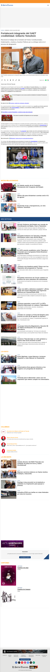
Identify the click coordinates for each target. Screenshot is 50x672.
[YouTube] (22, 662)
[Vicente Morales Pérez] (3, 444)
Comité (23, 88)
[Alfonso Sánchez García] (3, 438)
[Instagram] (25, 662)
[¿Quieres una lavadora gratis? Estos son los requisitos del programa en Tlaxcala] (8, 269)
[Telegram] (10, 80)
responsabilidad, (15, 107)
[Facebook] (2, 80)
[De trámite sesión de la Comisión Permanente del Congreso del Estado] (8, 187)
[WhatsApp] (8, 80)
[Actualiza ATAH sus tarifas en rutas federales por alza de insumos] (8, 494)
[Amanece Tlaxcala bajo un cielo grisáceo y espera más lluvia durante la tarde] (8, 342)
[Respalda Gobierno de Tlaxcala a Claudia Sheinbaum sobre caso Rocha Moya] (8, 240)
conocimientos (33, 141)
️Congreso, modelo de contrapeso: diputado (19, 103)
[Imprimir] (19, 80)
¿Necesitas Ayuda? (25, 659)
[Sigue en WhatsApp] (46, 80)
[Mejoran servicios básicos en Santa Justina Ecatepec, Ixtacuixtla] (8, 474)
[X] (5, 80)
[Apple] (31, 662)
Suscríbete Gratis (25, 557)
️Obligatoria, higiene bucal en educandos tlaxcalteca (21, 138)
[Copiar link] (16, 80)
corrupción (23, 131)
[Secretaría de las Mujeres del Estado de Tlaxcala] (3, 431)
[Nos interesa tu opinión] (25, 651)
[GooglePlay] (34, 662)
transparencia (43, 125)
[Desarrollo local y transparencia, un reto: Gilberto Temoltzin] (8, 207)
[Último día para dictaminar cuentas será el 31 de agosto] (8, 197)
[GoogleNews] (28, 662)
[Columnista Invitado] (3, 451)
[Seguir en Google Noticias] (48, 80)
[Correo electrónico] (13, 80)
